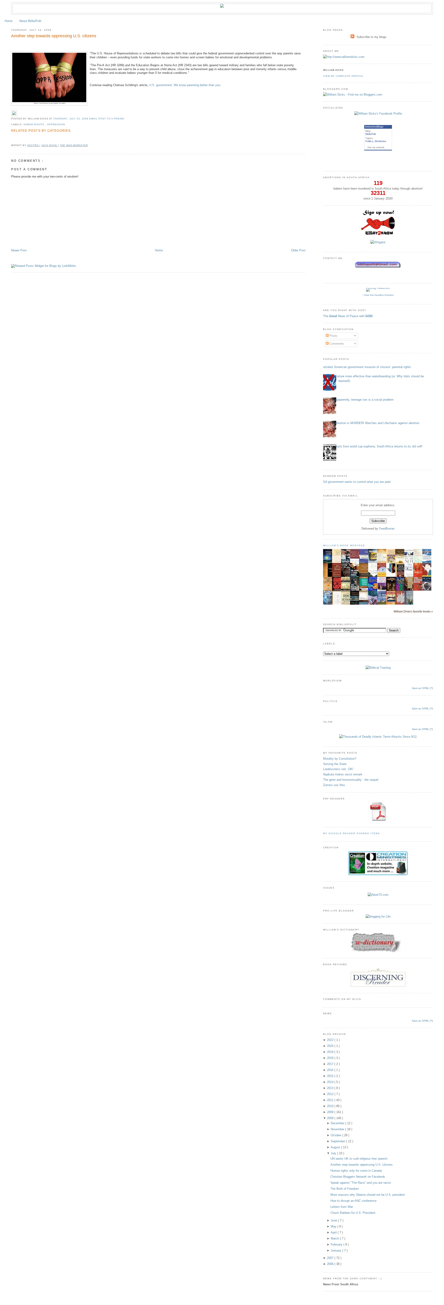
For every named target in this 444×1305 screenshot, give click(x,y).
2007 (330, 1258)
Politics (369, 141)
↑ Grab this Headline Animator (378, 295)
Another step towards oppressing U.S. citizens (53, 36)
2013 (330, 1088)
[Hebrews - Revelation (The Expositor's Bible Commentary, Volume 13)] (365, 576)
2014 (330, 1082)
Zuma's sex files (334, 785)
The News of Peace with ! (348, 316)
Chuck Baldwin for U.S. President (352, 1212)
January (336, 1250)
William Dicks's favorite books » (413, 611)
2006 (330, 1264)
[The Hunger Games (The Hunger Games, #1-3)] (392, 572)
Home (8, 21)
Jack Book (49, 145)
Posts (333, 335)
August (336, 1147)
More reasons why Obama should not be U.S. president (367, 1194)
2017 (330, 1064)
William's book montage (344, 545)
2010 (330, 1106)
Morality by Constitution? (339, 758)
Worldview (380, 141)
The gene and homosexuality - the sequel (350, 779)
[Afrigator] (377, 242)
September (338, 1141)
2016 (330, 1070)
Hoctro (33, 145)
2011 (330, 1100)
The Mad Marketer (74, 145)
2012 (330, 1094)
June (334, 1220)
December (338, 1123)
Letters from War (341, 1206)
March (335, 1238)
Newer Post (19, 250)
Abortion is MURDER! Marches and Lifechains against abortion (377, 423)
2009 (330, 1112)
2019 (330, 1052)
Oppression (56, 124)
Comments (336, 343)
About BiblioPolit (30, 21)
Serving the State (334, 764)
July (334, 1153)
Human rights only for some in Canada (356, 1170)
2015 (330, 1076)
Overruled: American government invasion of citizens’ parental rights (365, 367)
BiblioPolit (370, 134)
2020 (330, 1046)
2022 (330, 1040)
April (334, 1232)
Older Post (298, 250)
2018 (330, 1058)
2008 (330, 1118)
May (334, 1226)
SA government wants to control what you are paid (356, 482)
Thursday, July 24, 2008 (71, 118)
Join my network (375, 147)
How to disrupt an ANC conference (353, 1200)
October (336, 1135)
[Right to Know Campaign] (378, 234)
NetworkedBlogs (374, 126)
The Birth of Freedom (344, 1188)
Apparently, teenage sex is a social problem (364, 399)
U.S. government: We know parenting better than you (184, 85)
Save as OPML (420, 688)
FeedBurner (387, 528)
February (337, 1244)
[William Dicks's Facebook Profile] (378, 113)
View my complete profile (343, 76)
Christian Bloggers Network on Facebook (357, 1176)
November (338, 1129)
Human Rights (34, 124)
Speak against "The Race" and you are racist (360, 1182)
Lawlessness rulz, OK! (338, 769)
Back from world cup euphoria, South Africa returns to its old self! (378, 446)
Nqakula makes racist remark (342, 774)
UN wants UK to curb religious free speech (358, 1158)
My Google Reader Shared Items (351, 833)
